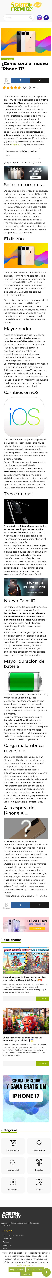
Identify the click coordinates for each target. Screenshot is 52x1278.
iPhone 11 (16, 144)
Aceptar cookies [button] (17, 1269)
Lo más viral (13, 1170)
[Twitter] (39, 80)
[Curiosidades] (39, 1143)
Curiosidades (39, 1150)
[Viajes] (39, 1182)
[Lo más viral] (13, 1162)
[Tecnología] (13, 1182)
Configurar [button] (26, 1274)
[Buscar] (30, 18)
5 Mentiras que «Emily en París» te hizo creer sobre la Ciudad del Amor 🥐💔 (24, 978)
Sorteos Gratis (13, 1150)
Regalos (39, 1170)
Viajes (39, 1189)
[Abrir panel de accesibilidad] (46, 1272)
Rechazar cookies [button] (35, 1269)
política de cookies (25, 1265)
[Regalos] (39, 1162)
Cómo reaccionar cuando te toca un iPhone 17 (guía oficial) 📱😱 (22, 1039)
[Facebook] (20, 80)
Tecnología (13, 1189)
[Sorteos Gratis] (13, 1143)
